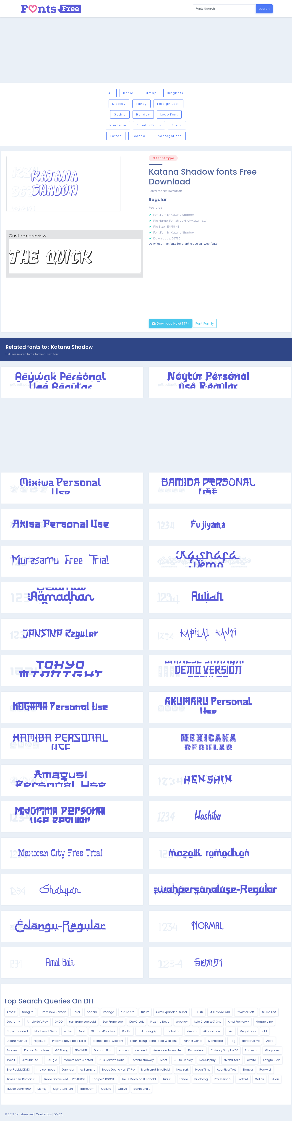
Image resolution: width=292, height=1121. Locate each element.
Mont (163, 1060)
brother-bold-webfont (108, 1041)
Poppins (12, 1050)
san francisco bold (82, 1022)
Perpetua (40, 1041)
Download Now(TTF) (172, 323)
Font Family (205, 323)
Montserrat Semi (45, 1031)
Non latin (118, 125)
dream (192, 1031)
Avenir (11, 1060)
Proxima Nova (159, 1022)
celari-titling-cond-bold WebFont (153, 1041)
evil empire (87, 1069)
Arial (81, 1031)
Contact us (44, 1114)
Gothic (120, 114)
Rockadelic (196, 1050)
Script (177, 125)
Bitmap (150, 93)
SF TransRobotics (103, 1031)
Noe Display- (208, 1060)
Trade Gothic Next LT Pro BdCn (64, 1079)
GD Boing (61, 1050)
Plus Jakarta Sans (112, 1060)
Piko (230, 1031)
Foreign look (168, 104)
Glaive (122, 1089)
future (145, 1012)
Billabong (201, 1079)
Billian (275, 1079)
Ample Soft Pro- (37, 1022)
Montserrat (215, 1041)
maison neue (45, 1069)
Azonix (11, 1012)
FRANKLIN (81, 1050)
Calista (106, 1089)
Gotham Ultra (103, 1050)
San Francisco (112, 1022)
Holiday (143, 114)
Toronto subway (142, 1060)
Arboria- (182, 1022)
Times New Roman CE (22, 1079)
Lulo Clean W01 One (207, 1022)
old (264, 1031)
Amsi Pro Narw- (238, 1022)
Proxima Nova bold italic (69, 1041)
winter (68, 1031)
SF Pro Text (269, 1012)
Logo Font (169, 114)
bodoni (92, 1012)
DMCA (58, 1114)
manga (108, 1012)
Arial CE (167, 1079)
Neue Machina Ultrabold (139, 1079)
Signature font (63, 1089)
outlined (141, 1050)
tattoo (116, 136)
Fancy (141, 104)
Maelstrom (87, 1089)
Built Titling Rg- (148, 1031)
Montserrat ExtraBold (155, 1069)
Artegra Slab (271, 1060)
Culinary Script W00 (224, 1050)
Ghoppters (272, 1050)
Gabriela (68, 1069)
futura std (128, 1012)
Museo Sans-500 (19, 1089)
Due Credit (136, 1022)
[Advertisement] (146, 51)
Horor (76, 1012)
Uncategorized (169, 136)
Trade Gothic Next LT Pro (118, 1069)
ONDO (59, 1022)
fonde (184, 1079)
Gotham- (13, 1022)
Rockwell (265, 1069)
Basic (128, 93)
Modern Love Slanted (78, 1060)
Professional (222, 1079)
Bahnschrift (141, 1089)
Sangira (28, 1012)
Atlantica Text (226, 1069)
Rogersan (251, 1050)
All (110, 93)
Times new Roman (53, 1012)
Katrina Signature (36, 1050)
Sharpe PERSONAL (104, 1079)
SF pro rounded (17, 1031)
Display (119, 104)
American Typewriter (167, 1050)
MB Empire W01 (220, 1012)
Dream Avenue (17, 1041)
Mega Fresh (248, 1031)
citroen (124, 1050)
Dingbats (175, 93)
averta (251, 1060)
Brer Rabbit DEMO (18, 1069)
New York (182, 1069)
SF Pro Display (183, 1060)
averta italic (232, 1060)
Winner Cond (192, 1041)
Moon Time (202, 1069)
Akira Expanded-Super (171, 1012)
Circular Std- (31, 1060)
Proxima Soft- (246, 1012)
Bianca (247, 1069)
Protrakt (243, 1079)
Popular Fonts (149, 125)
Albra (270, 1041)
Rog (232, 1041)
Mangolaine (264, 1022)
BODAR (198, 1012)
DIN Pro (126, 1031)
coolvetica (173, 1031)
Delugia (52, 1060)
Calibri (259, 1079)
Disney (42, 1089)
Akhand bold (212, 1031)
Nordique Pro (251, 1041)
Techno (138, 136)
